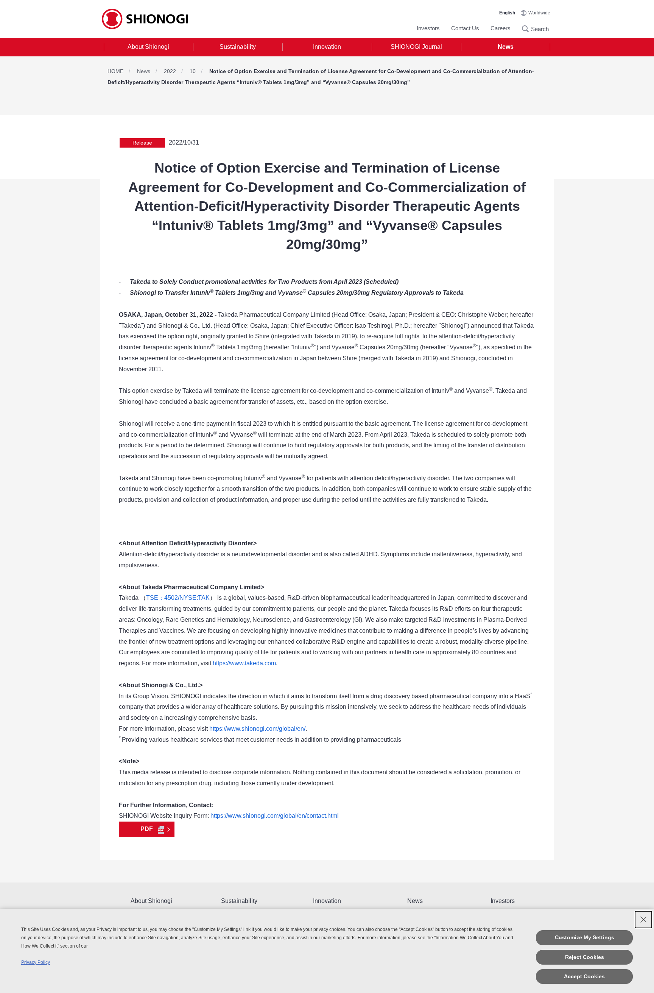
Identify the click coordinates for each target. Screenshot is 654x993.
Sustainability (238, 47)
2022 (170, 71)
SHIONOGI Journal (416, 47)
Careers (500, 28)
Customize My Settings (584, 937)
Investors (428, 28)
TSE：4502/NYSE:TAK (178, 598)
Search (527, 28)
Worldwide (539, 13)
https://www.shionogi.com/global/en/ (257, 728)
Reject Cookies (584, 957)
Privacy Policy (35, 962)
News (506, 47)
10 (193, 71)
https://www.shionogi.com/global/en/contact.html (274, 815)
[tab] (148, 47)
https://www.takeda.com (244, 663)
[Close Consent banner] (643, 919)
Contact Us (465, 28)
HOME (115, 71)
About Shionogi (148, 47)
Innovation (327, 47)
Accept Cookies (584, 976)
